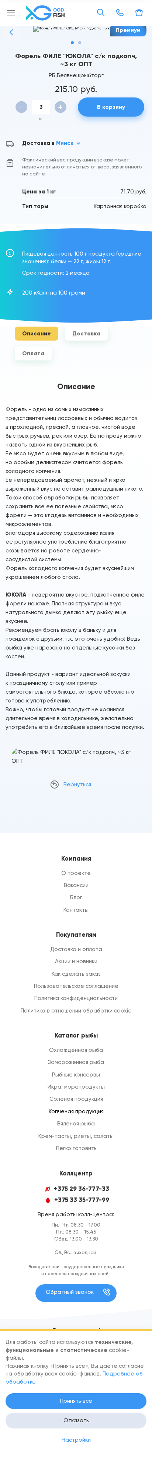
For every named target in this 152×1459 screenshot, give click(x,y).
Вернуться (77, 784)
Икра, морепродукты (76, 1086)
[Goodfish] (46, 13)
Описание (36, 333)
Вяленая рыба (76, 1123)
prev (11, 32)
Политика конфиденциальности (76, 998)
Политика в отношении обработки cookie (76, 1010)
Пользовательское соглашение (76, 986)
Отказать (76, 1420)
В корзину (111, 107)
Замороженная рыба (76, 1062)
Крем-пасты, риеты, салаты (76, 1136)
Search (100, 12)
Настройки (76, 1440)
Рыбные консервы (76, 1074)
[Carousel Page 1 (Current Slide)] (72, 42)
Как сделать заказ (76, 974)
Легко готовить (76, 1148)
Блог (76, 897)
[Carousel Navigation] (76, 32)
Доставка (86, 333)
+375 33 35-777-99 (81, 1200)
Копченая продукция (76, 1111)
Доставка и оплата (76, 949)
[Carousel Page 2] (79, 42)
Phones (119, 12)
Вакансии (76, 885)
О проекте (76, 873)
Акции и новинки (76, 961)
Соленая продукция (76, 1099)
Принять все (76, 1401)
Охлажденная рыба (76, 1050)
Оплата (33, 353)
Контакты (76, 910)
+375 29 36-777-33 (81, 1189)
